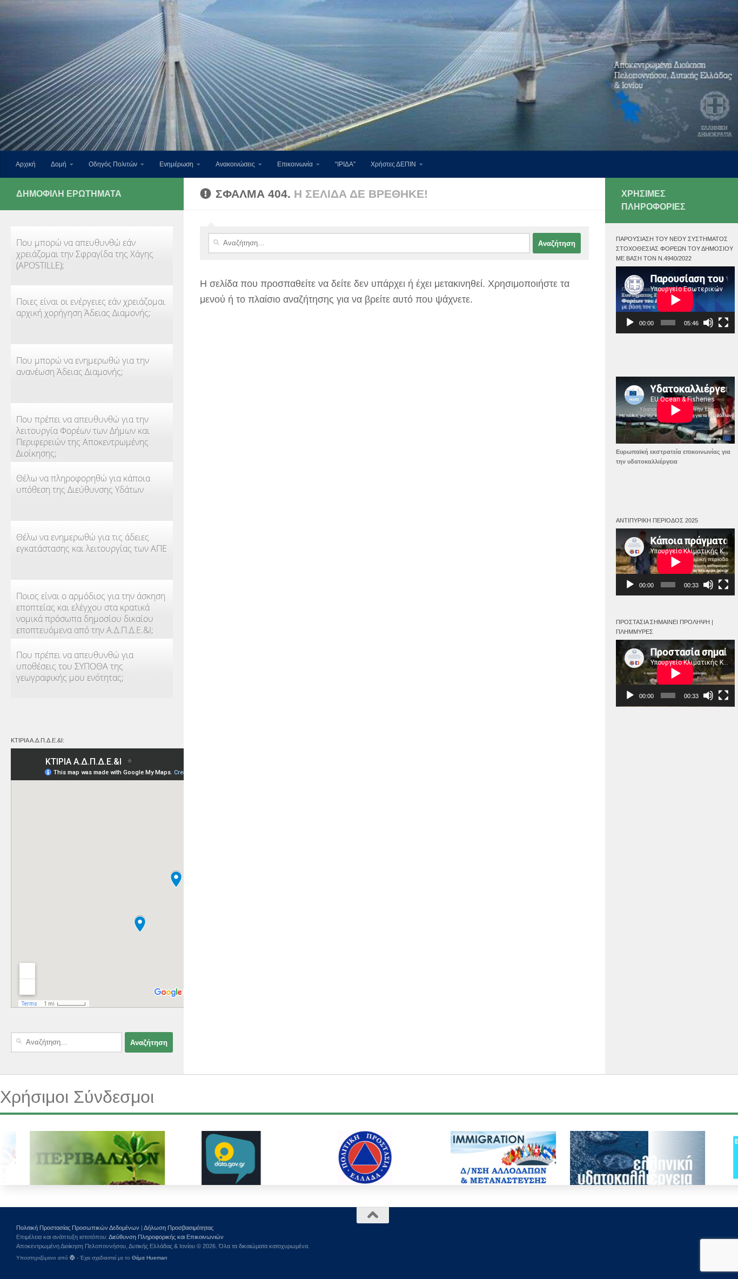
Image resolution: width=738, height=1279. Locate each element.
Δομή (58, 164)
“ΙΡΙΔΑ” (345, 164)
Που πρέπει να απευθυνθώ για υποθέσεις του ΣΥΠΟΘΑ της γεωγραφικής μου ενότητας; (74, 666)
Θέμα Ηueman (149, 1258)
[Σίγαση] (708, 322)
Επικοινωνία (295, 164)
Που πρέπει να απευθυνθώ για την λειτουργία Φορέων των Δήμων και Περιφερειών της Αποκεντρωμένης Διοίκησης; (83, 436)
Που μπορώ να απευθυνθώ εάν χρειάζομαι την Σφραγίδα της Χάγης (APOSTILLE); (84, 254)
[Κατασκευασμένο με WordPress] (72, 1258)
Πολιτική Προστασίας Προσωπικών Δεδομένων (77, 1227)
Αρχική (26, 164)
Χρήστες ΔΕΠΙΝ (393, 164)
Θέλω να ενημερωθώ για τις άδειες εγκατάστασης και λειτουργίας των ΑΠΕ (91, 542)
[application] (675, 299)
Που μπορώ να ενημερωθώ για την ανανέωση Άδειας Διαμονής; (82, 366)
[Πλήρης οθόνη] (723, 322)
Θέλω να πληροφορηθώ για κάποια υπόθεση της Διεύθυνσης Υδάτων (83, 483)
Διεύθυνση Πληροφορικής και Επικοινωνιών (166, 1237)
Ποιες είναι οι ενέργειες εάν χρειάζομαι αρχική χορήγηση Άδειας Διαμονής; (90, 307)
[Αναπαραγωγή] (630, 322)
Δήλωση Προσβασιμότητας (178, 1227)
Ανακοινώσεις (235, 164)
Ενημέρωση (176, 164)
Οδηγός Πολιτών (113, 164)
